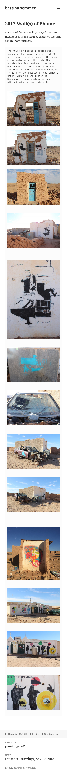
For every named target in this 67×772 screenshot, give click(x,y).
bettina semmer (20, 7)
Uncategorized (51, 733)
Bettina (35, 733)
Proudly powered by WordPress (20, 767)
